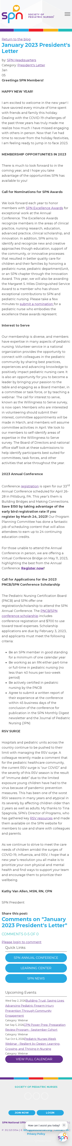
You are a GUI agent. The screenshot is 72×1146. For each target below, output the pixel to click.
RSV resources (41, 818)
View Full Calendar (34, 1059)
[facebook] (27, 1096)
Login (50, 1112)
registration (30, 486)
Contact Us (61, 1130)
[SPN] (28, 14)
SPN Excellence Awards (44, 208)
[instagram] (44, 1096)
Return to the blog (16, 39)
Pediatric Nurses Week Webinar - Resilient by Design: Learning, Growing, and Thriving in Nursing (32, 1044)
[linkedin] (36, 1096)
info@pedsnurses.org (37, 1130)
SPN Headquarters (21, 60)
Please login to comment (21, 942)
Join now (22, 1112)
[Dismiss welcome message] (64, 1125)
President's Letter (31, 65)
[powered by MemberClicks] (36, 1141)
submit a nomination (37, 304)
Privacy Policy (36, 1133)
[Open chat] (63, 1137)
